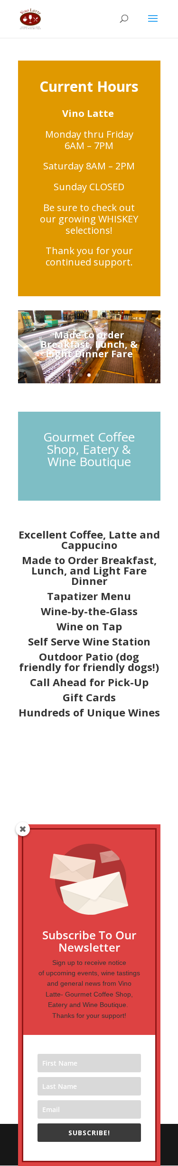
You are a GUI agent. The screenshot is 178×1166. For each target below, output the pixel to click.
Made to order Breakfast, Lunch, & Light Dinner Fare (89, 344)
